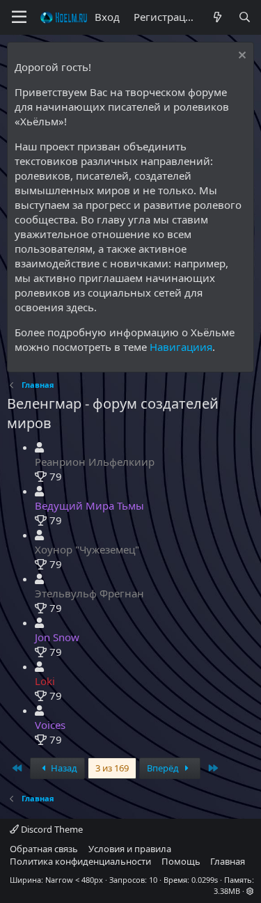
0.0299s (204, 879)
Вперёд (164, 768)
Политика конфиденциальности (80, 861)
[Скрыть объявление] (240, 56)
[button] (250, 891)
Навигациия (181, 347)
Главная (227, 861)
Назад (63, 768)
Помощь (180, 861)
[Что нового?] (216, 17)
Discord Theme (51, 829)
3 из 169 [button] (112, 768)
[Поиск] (244, 17)
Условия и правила (129, 848)
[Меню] (19, 17)
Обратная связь (44, 848)
